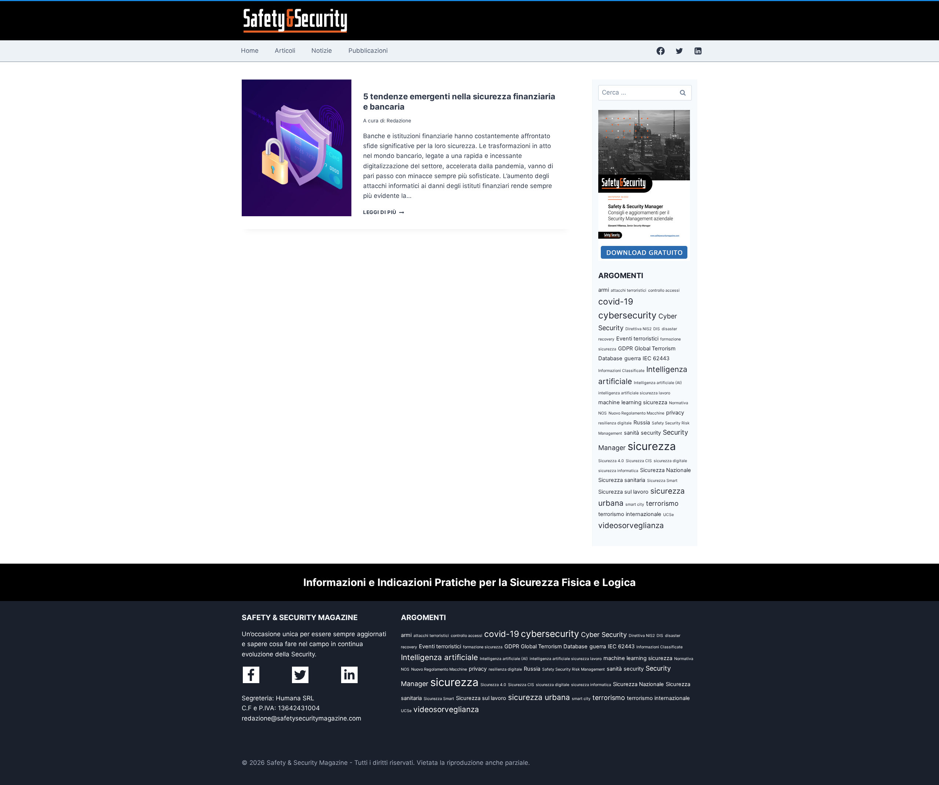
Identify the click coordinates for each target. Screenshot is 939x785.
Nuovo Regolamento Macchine (636, 413)
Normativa (678, 403)
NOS (602, 413)
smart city (634, 504)
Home (250, 50)
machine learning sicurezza (632, 402)
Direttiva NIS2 (638, 329)
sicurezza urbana (539, 697)
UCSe (668, 514)
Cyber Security (604, 634)
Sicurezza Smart (662, 480)
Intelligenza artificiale (439, 657)
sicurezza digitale (670, 460)
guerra (632, 358)
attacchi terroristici (628, 290)
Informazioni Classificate (621, 370)
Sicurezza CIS (639, 460)
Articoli (285, 50)
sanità (631, 433)
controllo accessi (664, 290)
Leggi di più (383, 212)
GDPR (625, 348)
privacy (675, 412)
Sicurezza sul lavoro (623, 492)
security (651, 433)
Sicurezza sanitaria (621, 480)
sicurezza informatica (618, 470)
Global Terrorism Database (554, 646)
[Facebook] (661, 51)
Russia (641, 422)
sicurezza (652, 446)
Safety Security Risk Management (573, 669)
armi (603, 290)
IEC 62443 (656, 358)
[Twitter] (679, 51)
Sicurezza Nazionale (665, 470)
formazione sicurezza (483, 647)
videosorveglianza (631, 525)
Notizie (321, 50)
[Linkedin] (698, 51)
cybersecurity (627, 315)
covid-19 (615, 301)
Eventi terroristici (637, 338)
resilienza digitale (615, 423)
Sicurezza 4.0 (611, 460)
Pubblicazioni (368, 50)
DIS (656, 329)
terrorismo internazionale (629, 514)
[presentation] (296, 148)
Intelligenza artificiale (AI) (658, 382)
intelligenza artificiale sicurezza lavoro (634, 393)
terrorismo (662, 503)
